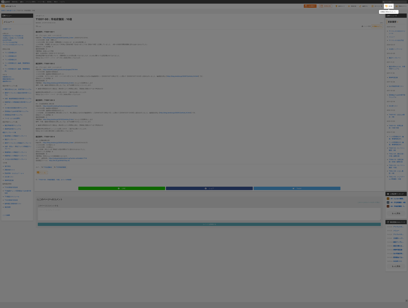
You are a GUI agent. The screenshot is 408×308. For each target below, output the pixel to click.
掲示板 (390, 6)
